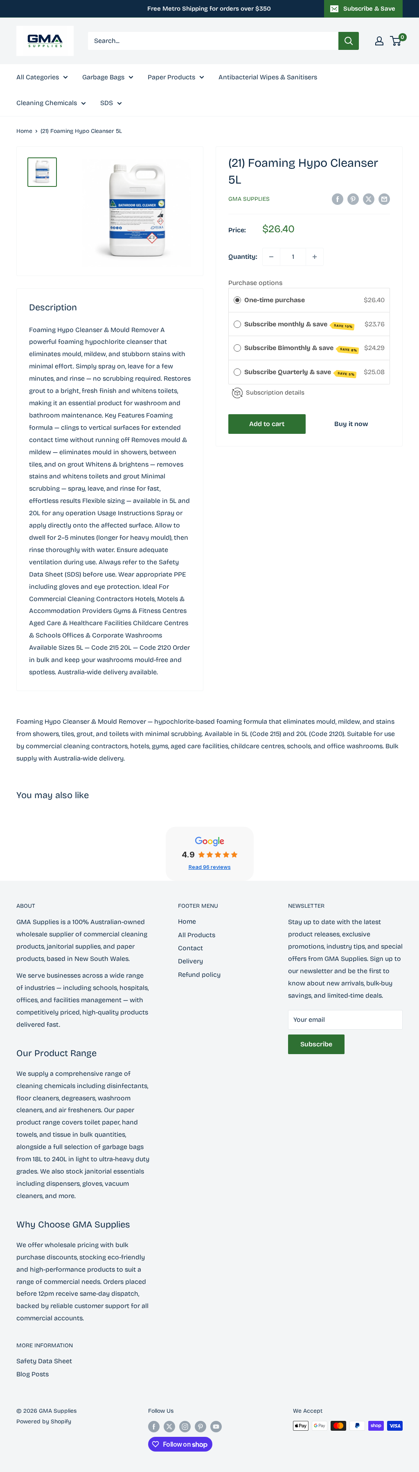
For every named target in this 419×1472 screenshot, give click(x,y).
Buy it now (351, 424)
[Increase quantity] (314, 256)
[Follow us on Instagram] (185, 1426)
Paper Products (171, 77)
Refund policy (199, 974)
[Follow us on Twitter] (169, 1426)
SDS (106, 103)
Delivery (190, 961)
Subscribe (316, 1044)
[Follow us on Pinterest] (200, 1426)
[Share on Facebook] (337, 199)
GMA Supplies (249, 198)
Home (24, 131)
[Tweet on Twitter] (368, 199)
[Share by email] (384, 199)
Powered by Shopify (43, 1421)
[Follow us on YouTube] (216, 1426)
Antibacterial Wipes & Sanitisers (268, 77)
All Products (196, 935)
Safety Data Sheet (44, 1361)
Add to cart (266, 424)
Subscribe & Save (369, 8)
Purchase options (255, 283)
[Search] (348, 41)
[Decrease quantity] (271, 256)
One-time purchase (274, 300)
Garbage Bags (103, 77)
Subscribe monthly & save (298, 324)
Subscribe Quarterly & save (299, 372)
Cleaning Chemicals (46, 103)
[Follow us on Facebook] (154, 1426)
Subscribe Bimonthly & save (300, 348)
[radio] (237, 300)
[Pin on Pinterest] (353, 199)
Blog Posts (32, 1374)
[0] (396, 41)
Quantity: (242, 256)
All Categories (37, 77)
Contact (190, 948)
